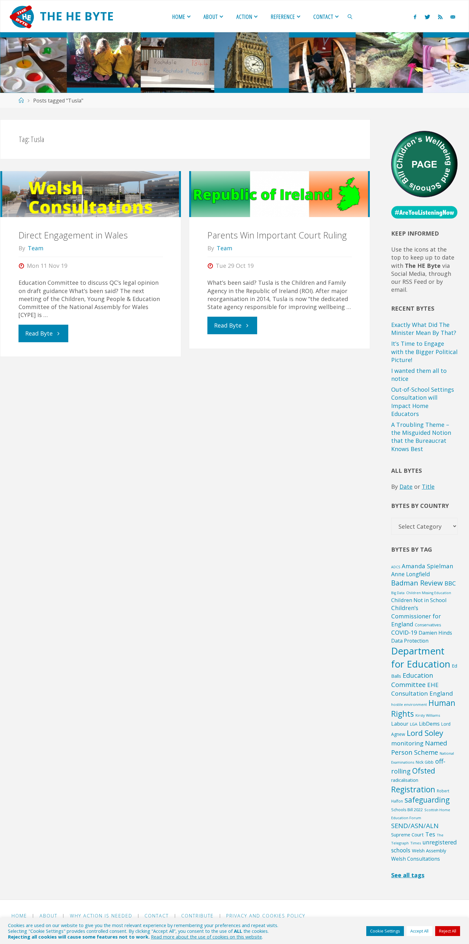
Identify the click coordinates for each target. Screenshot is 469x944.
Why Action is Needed (101, 916)
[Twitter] (427, 16)
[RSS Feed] (440, 16)
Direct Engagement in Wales (73, 235)
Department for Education (420, 657)
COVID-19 (404, 632)
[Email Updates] (452, 16)
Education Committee (412, 680)
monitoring (407, 743)
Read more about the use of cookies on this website (206, 937)
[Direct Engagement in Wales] (90, 194)
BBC (450, 583)
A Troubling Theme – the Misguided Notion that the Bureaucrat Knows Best (421, 437)
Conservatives (428, 625)
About (48, 916)
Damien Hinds (435, 632)
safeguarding (427, 800)
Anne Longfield (410, 574)
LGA (413, 724)
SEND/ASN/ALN (415, 825)
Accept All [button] (419, 931)
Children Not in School (419, 600)
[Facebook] (415, 16)
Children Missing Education (428, 593)
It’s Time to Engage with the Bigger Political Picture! (424, 351)
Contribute (197, 916)
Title (428, 486)
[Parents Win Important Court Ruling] (279, 194)
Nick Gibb (425, 762)
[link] (350, 16)
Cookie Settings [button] (385, 931)
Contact (157, 916)
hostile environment (409, 704)
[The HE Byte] (22, 16)
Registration (413, 789)
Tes (430, 834)
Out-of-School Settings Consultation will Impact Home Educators (422, 402)
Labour (399, 723)
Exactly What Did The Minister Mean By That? (423, 328)
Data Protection (409, 640)
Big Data (398, 593)
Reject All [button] (447, 931)
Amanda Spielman (427, 566)
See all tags (407, 875)
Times (415, 843)
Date (406, 486)
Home (19, 916)
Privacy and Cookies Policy (265, 916)
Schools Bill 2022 (407, 809)
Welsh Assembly (429, 850)
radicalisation (404, 780)
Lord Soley (425, 733)
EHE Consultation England (422, 689)
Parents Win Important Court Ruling (277, 235)
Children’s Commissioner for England (416, 616)
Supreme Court (407, 834)
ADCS (395, 567)
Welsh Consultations (415, 858)
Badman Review (417, 582)
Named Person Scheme (419, 747)
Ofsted (423, 771)
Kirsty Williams (427, 715)
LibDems (429, 723)
